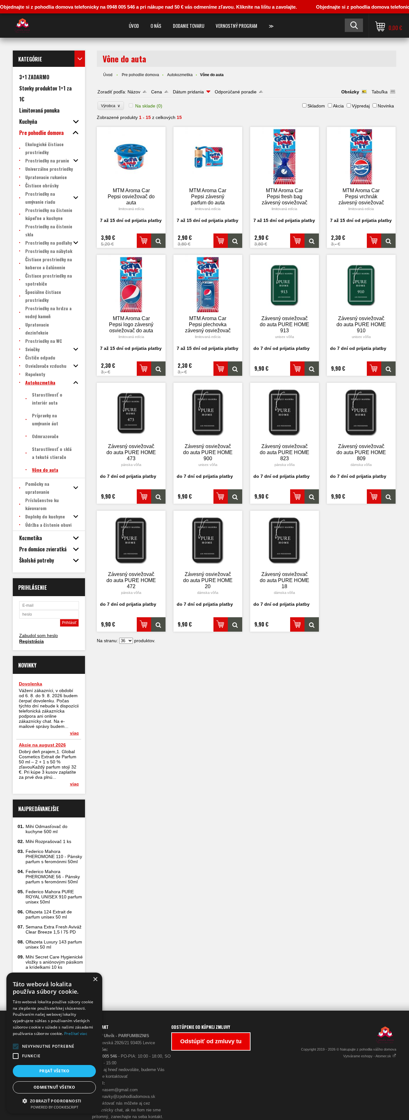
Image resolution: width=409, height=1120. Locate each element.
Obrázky (350, 91)
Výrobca (110, 105)
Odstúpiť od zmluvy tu (211, 1041)
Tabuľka (380, 91)
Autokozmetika (180, 75)
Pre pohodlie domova (140, 75)
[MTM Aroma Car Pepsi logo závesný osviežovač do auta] (131, 284)
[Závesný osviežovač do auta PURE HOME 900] (208, 412)
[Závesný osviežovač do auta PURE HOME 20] (208, 540)
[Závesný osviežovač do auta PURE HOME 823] (284, 412)
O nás (155, 25)
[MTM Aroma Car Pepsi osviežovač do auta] (131, 156)
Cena (156, 91)
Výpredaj (361, 105)
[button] (15, 1046)
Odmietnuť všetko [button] (54, 1087)
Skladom (316, 105)
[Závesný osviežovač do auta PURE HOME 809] (361, 412)
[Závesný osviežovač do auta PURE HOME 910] (361, 284)
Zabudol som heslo (38, 635)
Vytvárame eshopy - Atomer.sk (367, 1056)
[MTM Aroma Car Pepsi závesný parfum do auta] (208, 156)
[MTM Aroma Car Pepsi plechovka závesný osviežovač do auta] (208, 284)
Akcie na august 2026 (42, 744)
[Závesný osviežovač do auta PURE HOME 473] (131, 412)
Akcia (338, 105)
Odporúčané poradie (236, 91)
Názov (133, 91)
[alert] (54, 1043)
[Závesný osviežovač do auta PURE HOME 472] (131, 540)
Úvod (134, 25)
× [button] (95, 979)
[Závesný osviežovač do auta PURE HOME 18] (284, 540)
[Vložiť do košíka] (144, 240)
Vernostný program (236, 25)
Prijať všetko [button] (54, 1071)
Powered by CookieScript (54, 1107)
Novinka (386, 105)
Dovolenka (30, 683)
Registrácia (31, 641)
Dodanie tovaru (188, 25)
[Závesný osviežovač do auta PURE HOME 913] (284, 284)
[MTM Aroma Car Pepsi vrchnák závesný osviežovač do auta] (361, 156)
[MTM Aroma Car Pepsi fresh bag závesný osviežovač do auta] (284, 156)
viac (74, 733)
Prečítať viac (75, 1033)
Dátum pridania (188, 91)
